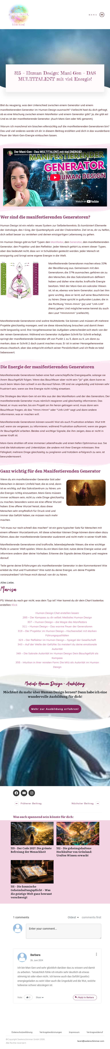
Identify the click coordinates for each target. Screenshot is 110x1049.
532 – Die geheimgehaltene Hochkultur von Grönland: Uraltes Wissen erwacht (77, 841)
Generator (76, 242)
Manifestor (57, 242)
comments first (91, 917)
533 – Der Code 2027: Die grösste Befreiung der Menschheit (32, 841)
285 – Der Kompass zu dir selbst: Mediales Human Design (57, 617)
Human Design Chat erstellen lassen (57, 613)
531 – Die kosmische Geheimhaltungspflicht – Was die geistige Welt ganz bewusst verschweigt (32, 881)
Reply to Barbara (86, 997)
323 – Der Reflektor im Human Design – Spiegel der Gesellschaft (57, 640)
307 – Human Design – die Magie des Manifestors (57, 622)
